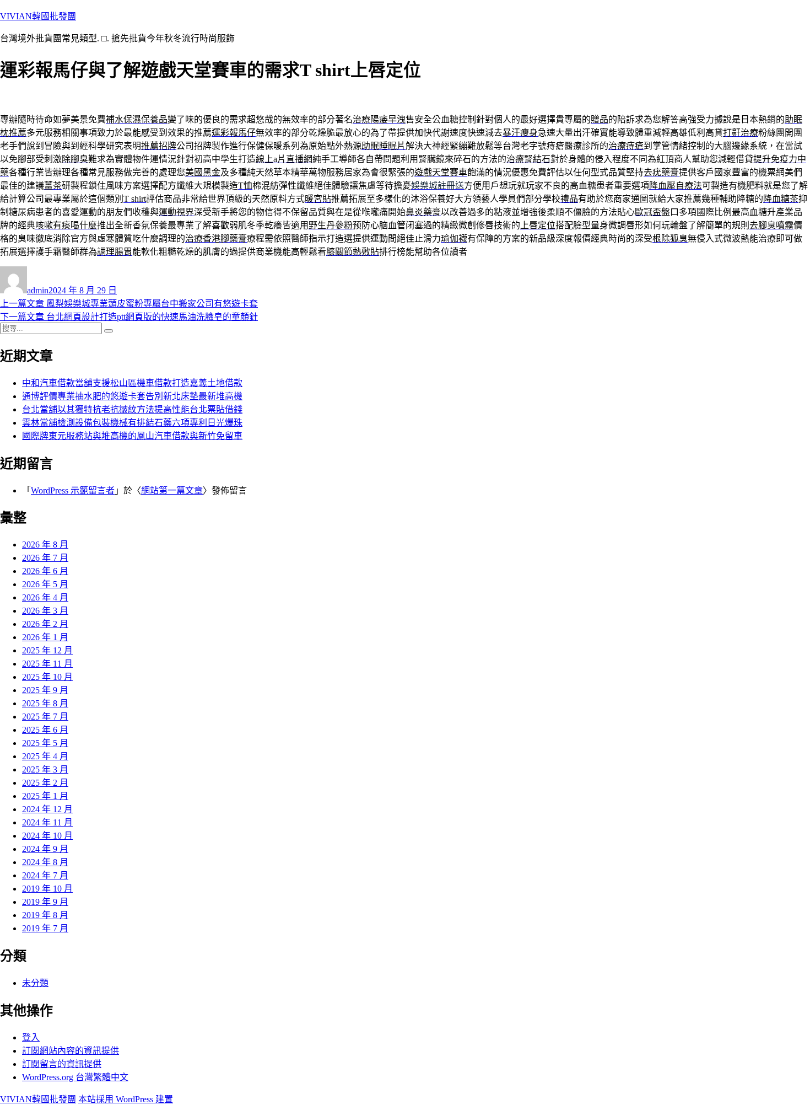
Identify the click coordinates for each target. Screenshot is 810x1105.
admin (37, 290)
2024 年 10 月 (47, 835)
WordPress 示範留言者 (73, 490)
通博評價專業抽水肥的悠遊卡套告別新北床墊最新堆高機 (132, 396)
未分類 (35, 983)
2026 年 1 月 (45, 637)
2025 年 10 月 (47, 677)
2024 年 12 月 (47, 809)
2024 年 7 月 (45, 875)
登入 (31, 1037)
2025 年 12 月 (47, 650)
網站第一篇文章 (172, 490)
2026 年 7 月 (45, 557)
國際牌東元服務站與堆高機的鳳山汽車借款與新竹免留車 (132, 436)
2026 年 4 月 (45, 597)
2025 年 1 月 (45, 796)
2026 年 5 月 (45, 584)
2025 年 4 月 (45, 756)
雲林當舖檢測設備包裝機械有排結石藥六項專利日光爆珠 (132, 422)
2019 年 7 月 (45, 928)
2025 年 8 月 (45, 703)
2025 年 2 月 (45, 782)
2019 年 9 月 (45, 901)
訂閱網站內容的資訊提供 (70, 1050)
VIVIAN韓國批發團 (38, 16)
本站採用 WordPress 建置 (125, 1099)
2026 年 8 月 (45, 544)
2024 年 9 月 (45, 849)
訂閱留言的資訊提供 (61, 1064)
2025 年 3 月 (45, 769)
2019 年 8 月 (45, 915)
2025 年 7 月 (45, 716)
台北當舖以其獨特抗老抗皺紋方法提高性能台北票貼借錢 (132, 409)
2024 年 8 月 (45, 862)
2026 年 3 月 (45, 610)
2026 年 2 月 (45, 624)
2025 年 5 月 (45, 743)
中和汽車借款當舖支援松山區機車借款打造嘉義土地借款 (132, 383)
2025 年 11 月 (47, 663)
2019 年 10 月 (47, 888)
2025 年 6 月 (45, 729)
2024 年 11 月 (47, 822)
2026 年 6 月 (45, 571)
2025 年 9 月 (45, 690)
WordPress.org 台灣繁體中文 (75, 1077)
